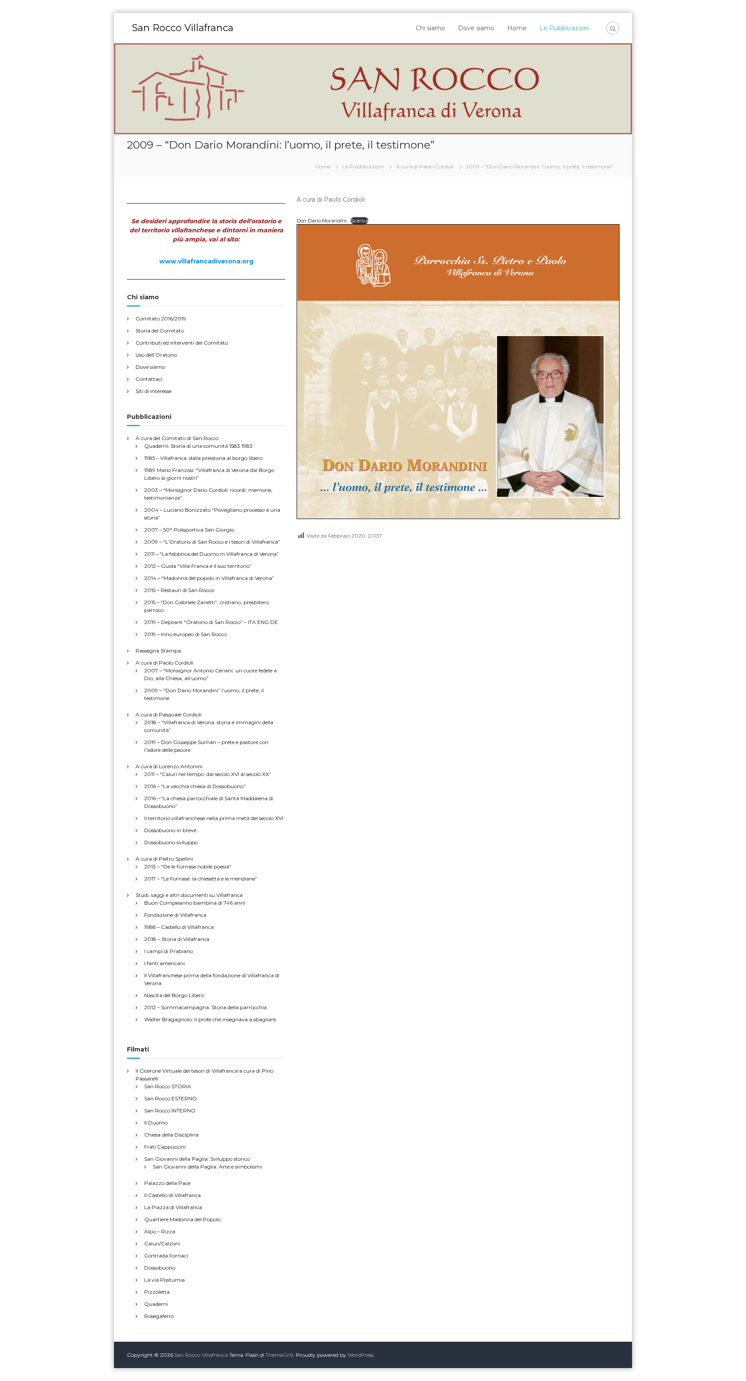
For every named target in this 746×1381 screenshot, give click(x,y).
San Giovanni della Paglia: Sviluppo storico (197, 1159)
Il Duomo (156, 1122)
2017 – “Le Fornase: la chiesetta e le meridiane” (200, 878)
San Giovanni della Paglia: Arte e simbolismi (207, 1166)
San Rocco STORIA (167, 1086)
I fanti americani (164, 963)
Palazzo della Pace (167, 1183)
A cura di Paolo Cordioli (164, 662)
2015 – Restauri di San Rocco (179, 590)
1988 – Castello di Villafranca (179, 927)
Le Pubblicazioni (564, 28)
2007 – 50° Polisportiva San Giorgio (189, 529)
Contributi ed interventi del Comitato (182, 342)
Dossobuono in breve (170, 830)
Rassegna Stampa (158, 650)
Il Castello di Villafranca (172, 1195)
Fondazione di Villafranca (175, 915)
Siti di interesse (153, 391)
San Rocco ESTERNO (170, 1098)
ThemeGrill (279, 1355)
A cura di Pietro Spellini (164, 858)
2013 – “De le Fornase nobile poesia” (187, 866)
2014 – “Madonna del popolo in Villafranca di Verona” (209, 578)
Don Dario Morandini (322, 221)
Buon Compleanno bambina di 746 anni (194, 903)
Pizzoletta (157, 1292)
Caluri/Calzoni (162, 1243)
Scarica (359, 221)
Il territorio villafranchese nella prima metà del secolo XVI (213, 818)
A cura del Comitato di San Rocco (177, 438)
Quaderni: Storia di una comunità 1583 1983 (198, 446)
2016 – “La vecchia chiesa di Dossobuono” (195, 786)
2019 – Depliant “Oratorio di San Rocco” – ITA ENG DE (211, 622)
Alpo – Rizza (159, 1231)
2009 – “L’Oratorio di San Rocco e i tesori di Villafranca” (212, 541)
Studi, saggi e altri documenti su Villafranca (189, 895)
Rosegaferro (159, 1316)
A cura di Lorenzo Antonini (169, 766)
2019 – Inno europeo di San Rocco (185, 634)
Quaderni (156, 1304)
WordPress (361, 1355)
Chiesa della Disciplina (171, 1134)
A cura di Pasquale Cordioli (169, 714)
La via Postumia (164, 1279)
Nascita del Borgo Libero (174, 995)
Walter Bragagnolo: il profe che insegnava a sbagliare (210, 1019)
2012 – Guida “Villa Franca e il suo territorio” (198, 566)
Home (517, 28)
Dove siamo (476, 28)
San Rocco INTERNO (170, 1110)
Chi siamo (430, 28)
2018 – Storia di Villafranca (176, 939)
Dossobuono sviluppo (171, 842)
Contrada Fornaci (166, 1255)
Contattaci (149, 379)
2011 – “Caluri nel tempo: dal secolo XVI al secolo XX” (207, 774)
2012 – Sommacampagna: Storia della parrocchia (205, 1007)
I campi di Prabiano (168, 951)
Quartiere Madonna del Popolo (182, 1219)
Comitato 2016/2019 (161, 318)
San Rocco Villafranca (183, 28)
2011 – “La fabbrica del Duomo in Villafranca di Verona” (211, 554)
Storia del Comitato (160, 330)
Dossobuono (159, 1267)
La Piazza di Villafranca (173, 1207)
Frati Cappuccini (165, 1146)
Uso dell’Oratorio (156, 355)
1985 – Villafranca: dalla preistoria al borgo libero (203, 458)
